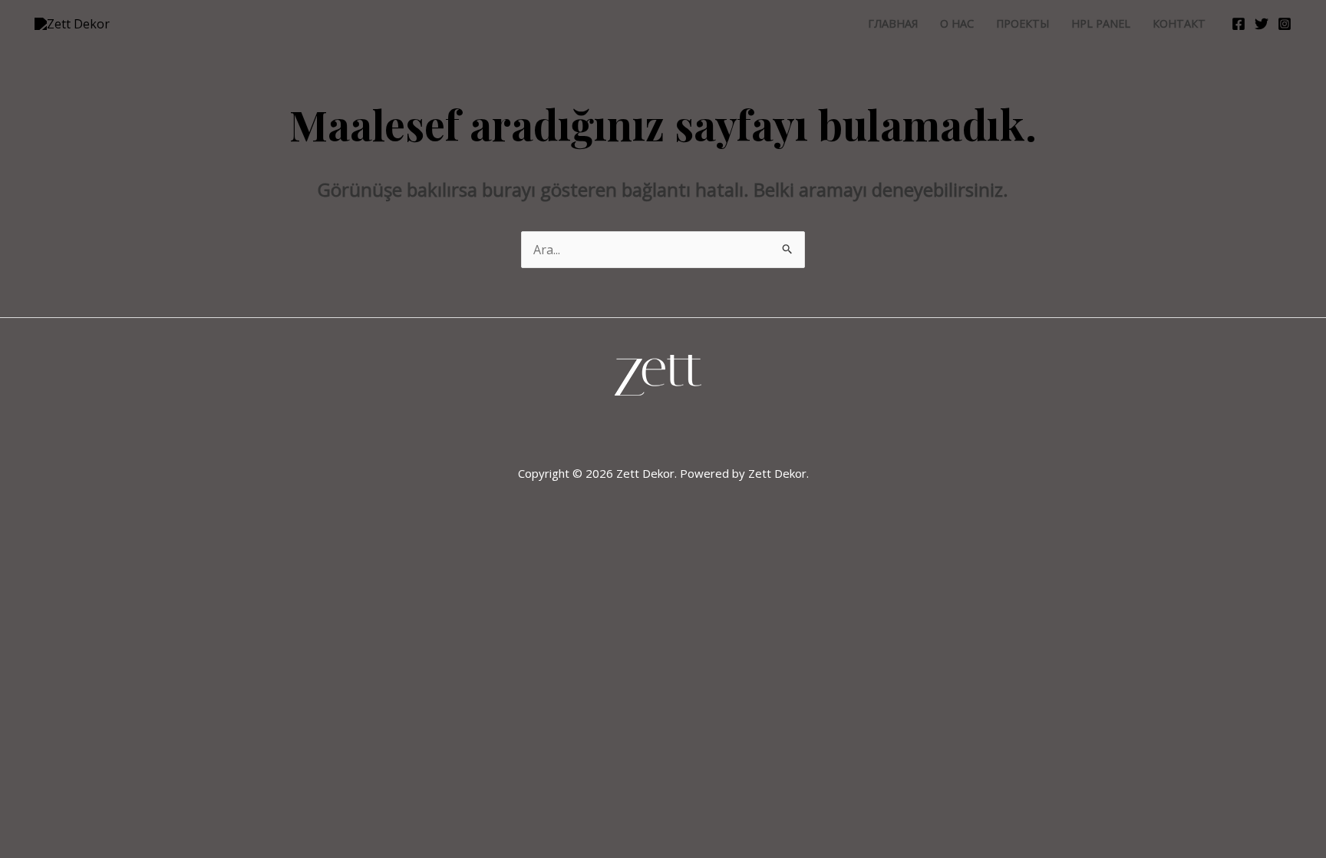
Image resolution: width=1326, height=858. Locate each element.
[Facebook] (1238, 24)
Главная (893, 23)
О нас (957, 23)
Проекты (1022, 23)
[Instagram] (1284, 24)
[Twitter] (1261, 24)
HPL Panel (1100, 23)
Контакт (1179, 23)
